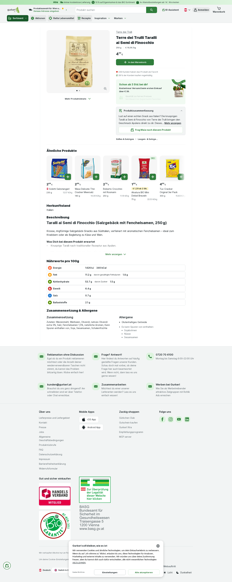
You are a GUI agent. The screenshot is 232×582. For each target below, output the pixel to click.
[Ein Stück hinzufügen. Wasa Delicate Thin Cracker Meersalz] (96, 177)
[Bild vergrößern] (105, 88)
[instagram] (170, 419)
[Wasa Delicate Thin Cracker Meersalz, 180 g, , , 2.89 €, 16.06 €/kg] (88, 168)
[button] (201, 9)
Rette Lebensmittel (63, 18)
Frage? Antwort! (111, 354)
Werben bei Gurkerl (168, 384)
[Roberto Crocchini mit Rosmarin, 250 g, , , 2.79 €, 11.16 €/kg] (116, 168)
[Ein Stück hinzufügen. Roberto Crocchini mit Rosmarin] (124, 177)
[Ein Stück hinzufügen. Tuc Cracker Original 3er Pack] (181, 177)
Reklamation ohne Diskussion (65, 354)
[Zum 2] (79, 90)
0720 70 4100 (164, 354)
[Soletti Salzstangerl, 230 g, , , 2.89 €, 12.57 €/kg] (59, 168)
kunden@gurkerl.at (59, 384)
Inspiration (101, 18)
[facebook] (162, 419)
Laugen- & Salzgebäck (148, 139)
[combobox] (110, 10)
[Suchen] (151, 10)
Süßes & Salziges (125, 139)
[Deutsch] (187, 10)
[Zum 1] (76, 90)
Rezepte (86, 18)
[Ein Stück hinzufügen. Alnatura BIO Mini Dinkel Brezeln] (153, 177)
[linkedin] (187, 419)
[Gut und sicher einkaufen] (55, 525)
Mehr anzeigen (172, 123)
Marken (118, 18)
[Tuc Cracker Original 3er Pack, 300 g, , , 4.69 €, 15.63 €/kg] (172, 168)
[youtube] (179, 419)
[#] (95, 490)
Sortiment (18, 18)
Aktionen (40, 18)
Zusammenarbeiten (113, 384)
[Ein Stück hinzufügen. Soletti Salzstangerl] (68, 177)
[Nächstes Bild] (104, 61)
